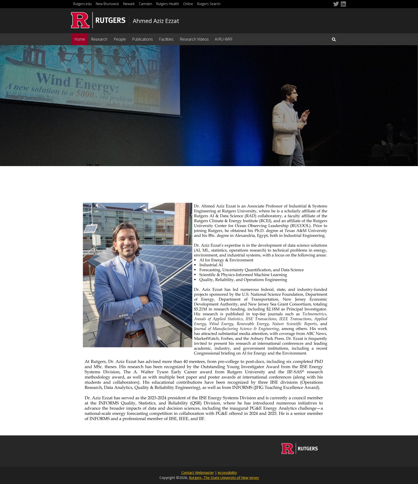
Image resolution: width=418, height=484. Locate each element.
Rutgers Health (167, 3)
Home (79, 39)
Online (188, 3)
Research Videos (194, 39)
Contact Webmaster (197, 472)
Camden (145, 3)
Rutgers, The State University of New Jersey (224, 477)
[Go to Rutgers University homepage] (98, 20)
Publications (142, 39)
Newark (129, 3)
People (120, 39)
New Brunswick (107, 3)
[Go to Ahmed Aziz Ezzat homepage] (300, 452)
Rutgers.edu (82, 3)
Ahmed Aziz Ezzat (156, 20)
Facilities (166, 39)
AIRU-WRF (224, 39)
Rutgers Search (208, 3)
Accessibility (227, 472)
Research (99, 39)
